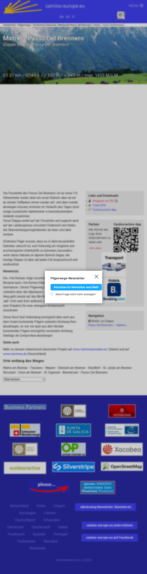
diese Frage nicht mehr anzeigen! (75, 294)
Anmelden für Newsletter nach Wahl (76, 287)
